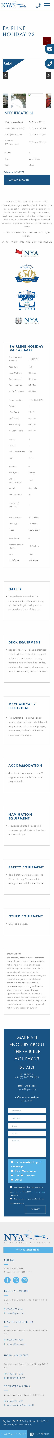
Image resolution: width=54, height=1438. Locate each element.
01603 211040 (15, 1340)
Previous (4, 101)
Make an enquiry (19, 180)
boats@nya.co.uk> (16, 1377)
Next (49, 101)
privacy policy (38, 1192)
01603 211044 (15, 1400)
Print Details (41, 1434)
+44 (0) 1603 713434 (27, 1077)
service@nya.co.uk (16, 1344)
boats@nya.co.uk (27, 1089)
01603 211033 (15, 1373)
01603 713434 (15, 1309)
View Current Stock (28, 1250)
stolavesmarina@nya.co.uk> (21, 1404)
